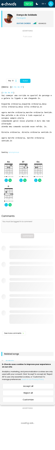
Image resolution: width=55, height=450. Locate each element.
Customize (28, 399)
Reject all (28, 392)
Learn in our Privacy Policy (33, 379)
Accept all (28, 386)
